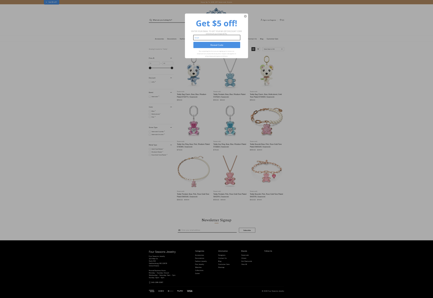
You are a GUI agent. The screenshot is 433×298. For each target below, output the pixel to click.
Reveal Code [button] (216, 45)
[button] (245, 16)
